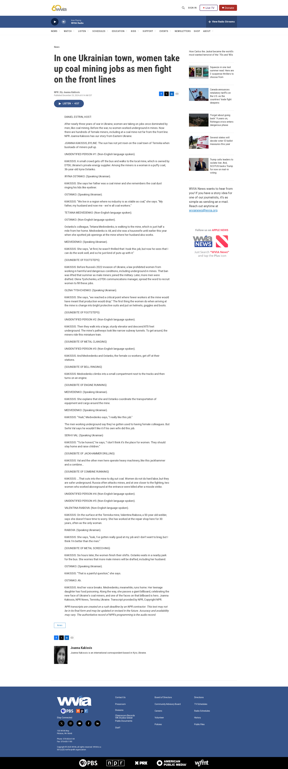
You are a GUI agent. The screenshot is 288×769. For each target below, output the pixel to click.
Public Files (199, 724)
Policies (158, 724)
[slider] (68, 21)
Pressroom (120, 704)
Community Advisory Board (168, 704)
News (54, 31)
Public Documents (123, 721)
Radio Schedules (202, 711)
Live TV (210, 8)
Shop (197, 31)
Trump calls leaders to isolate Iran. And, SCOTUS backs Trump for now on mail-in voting (221, 166)
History (197, 718)
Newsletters (183, 31)
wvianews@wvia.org (203, 210)
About (207, 31)
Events (164, 31)
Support (148, 31)
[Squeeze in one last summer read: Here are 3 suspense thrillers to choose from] (198, 72)
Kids (133, 31)
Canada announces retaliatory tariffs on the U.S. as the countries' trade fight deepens (220, 96)
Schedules (98, 31)
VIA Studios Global (123, 718)
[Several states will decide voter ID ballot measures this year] (198, 142)
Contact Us (120, 697)
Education (118, 31)
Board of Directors (163, 697)
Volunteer (159, 718)
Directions (199, 697)
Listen (82, 31)
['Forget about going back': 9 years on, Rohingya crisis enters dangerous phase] (198, 120)
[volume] (63, 21)
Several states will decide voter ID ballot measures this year (221, 141)
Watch (68, 31)
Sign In (192, 8)
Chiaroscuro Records (125, 715)
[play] (54, 22)
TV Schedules (200, 704)
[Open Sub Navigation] (59, 31)
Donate (229, 7)
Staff (117, 728)
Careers (158, 711)
